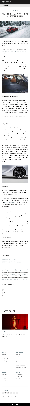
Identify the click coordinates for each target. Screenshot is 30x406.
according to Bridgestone (9, 202)
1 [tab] (13, 342)
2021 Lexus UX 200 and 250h (9, 259)
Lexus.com (4, 356)
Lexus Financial (5, 358)
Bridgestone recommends (7, 214)
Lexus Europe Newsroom (21, 365)
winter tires (15, 102)
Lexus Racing (4, 361)
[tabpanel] (15, 326)
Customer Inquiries (19, 374)
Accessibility (4, 378)
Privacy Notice (5, 381)
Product (7, 5)
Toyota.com (4, 354)
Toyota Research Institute (21, 361)
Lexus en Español (5, 363)
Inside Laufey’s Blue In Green (14, 334)
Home (3, 5)
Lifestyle (4, 331)
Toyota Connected (19, 358)
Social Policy (4, 376)
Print (5, 292)
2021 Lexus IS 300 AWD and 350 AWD (11, 263)
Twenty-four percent (6, 127)
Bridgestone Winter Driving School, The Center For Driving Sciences (15, 269)
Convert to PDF (7, 296)
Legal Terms (4, 374)
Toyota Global (18, 356)
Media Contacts (19, 376)
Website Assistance (20, 378)
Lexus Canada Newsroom (21, 367)
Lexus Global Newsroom (21, 363)
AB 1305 (3, 383)
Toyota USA (18, 354)
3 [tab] (16, 342)
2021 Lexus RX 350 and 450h (9, 261)
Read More (4, 336)
